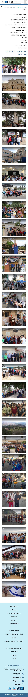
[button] (1, 6)
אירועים (14, 638)
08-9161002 (17, 674)
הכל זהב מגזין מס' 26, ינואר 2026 (14, 641)
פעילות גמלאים (22, 48)
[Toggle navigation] (25, 2)
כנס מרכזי (24, 43)
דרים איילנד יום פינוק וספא (19, 27)
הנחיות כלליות (14, 610)
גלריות (19, 7)
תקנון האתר (14, 620)
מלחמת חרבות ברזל (21, 45)
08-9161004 (17, 677)
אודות (14, 658)
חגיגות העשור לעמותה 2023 (19, 35)
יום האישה (24, 40)
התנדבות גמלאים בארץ (20, 30)
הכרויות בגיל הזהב (14, 631)
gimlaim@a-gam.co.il (14, 681)
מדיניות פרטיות (14, 624)
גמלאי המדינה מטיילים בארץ (19, 20)
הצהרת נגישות (14, 651)
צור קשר (14, 655)
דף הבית (24, 7)
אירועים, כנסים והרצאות (20, 15)
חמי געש (24, 38)
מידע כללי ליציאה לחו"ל (14, 613)
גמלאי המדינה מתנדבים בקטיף (14, 634)
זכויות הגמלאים (14, 606)
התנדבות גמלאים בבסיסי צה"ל (18, 32)
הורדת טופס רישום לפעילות (14, 648)
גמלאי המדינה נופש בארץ (19, 22)
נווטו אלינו (18, 684)
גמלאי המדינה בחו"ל (21, 17)
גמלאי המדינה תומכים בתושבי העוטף (16, 25)
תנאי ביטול (14, 617)
